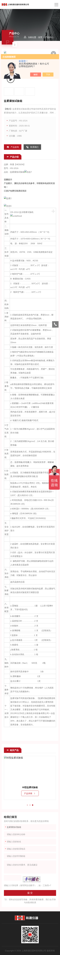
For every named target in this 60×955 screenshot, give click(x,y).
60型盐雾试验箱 (30, 787)
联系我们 (34, 147)
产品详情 (28, 793)
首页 (40, 37)
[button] (27, 805)
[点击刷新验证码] (31, 879)
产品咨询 (15, 147)
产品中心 (49, 37)
